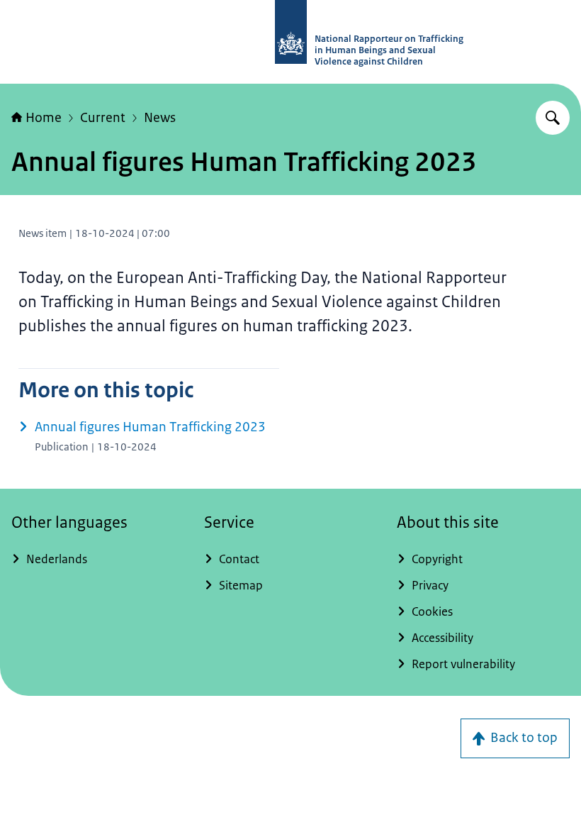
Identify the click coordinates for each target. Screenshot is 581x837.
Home (44, 117)
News (160, 117)
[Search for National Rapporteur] (553, 118)
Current (102, 117)
